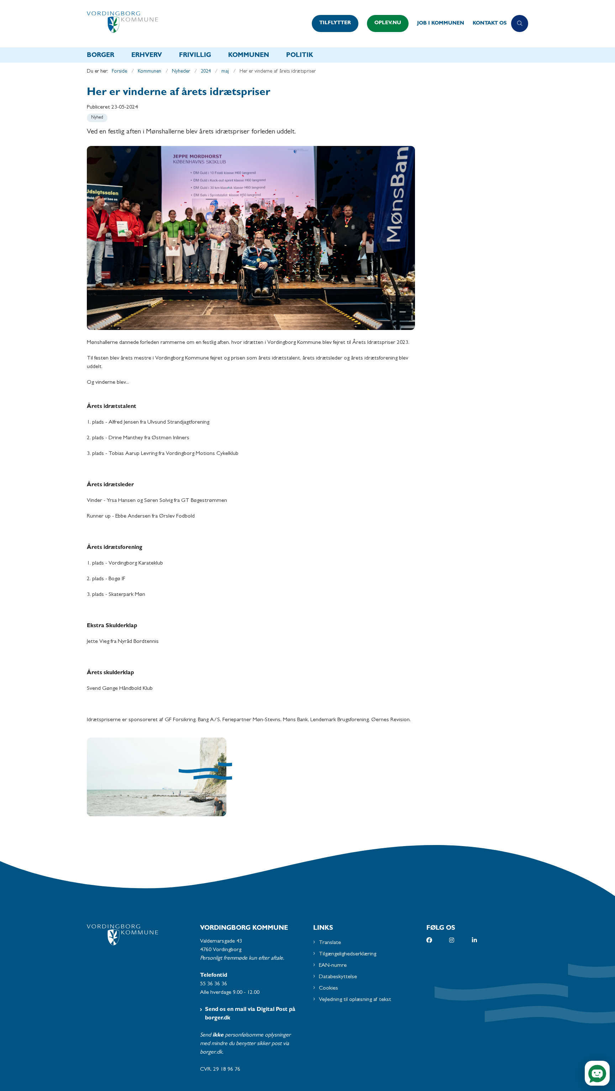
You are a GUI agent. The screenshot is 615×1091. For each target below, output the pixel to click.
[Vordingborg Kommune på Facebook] (438, 940)
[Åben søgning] (519, 23)
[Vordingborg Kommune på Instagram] (460, 940)
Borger (100, 56)
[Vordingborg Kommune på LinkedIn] (483, 940)
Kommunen (248, 56)
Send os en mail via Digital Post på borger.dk (250, 1014)
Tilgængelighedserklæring (347, 954)
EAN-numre (333, 966)
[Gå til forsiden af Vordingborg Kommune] (197, 23)
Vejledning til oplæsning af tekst (355, 1000)
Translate (330, 943)
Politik (299, 56)
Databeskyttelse (338, 977)
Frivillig (195, 56)
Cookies (328, 988)
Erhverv (146, 56)
